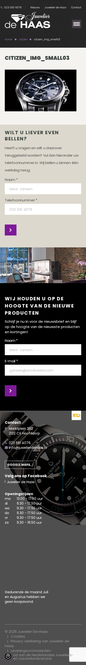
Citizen (23, 39)
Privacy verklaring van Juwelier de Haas (37, 643)
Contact (76, 7)
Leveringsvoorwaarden (31, 650)
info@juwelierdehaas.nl (28, 447)
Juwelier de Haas (55, 7)
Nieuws (35, 7)
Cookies (18, 636)
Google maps (18, 465)
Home (8, 39)
